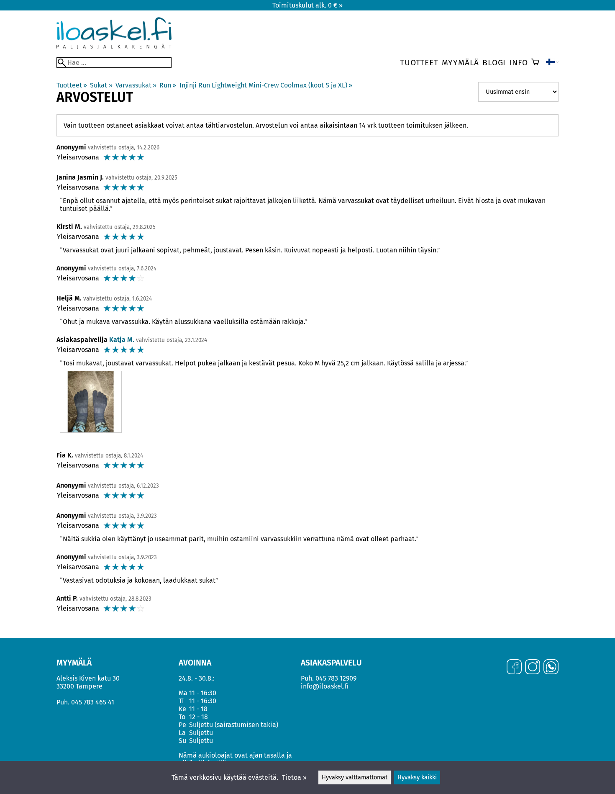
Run (167, 85)
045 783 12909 (335, 678)
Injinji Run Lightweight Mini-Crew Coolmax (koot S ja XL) (265, 85)
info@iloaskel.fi (324, 686)
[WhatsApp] (551, 667)
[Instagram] (532, 667)
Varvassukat (135, 85)
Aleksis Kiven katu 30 (88, 678)
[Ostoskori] (535, 63)
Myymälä (460, 62)
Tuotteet (419, 62)
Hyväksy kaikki (417, 777)
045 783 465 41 (92, 702)
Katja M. (121, 340)
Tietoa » (294, 777)
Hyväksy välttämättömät (354, 777)
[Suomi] (552, 63)
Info (518, 62)
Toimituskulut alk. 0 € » (307, 5)
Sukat (101, 85)
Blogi (494, 62)
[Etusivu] (114, 47)
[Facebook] (514, 667)
